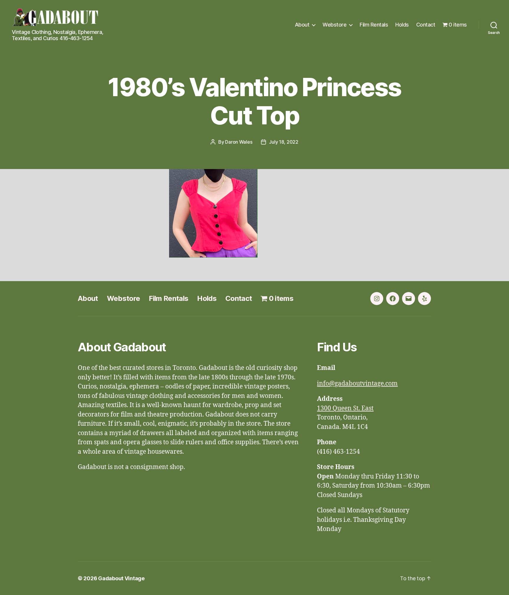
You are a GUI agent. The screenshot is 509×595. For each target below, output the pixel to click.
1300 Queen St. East (345, 408)
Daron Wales (238, 142)
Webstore (334, 25)
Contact (425, 25)
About (302, 25)
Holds (402, 25)
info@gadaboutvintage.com (357, 384)
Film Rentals (374, 25)
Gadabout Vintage (121, 578)
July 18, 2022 (283, 142)
